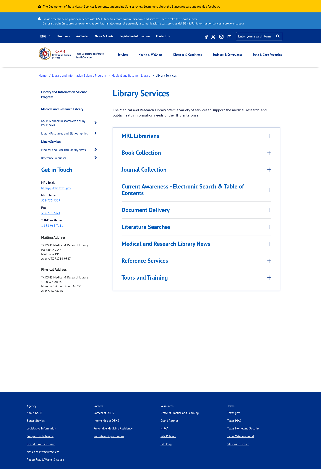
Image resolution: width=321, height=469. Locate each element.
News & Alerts (104, 36)
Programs (63, 36)
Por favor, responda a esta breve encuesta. (217, 23)
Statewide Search (238, 444)
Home (43, 75)
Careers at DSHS (104, 413)
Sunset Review (36, 420)
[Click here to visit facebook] (205, 37)
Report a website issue (41, 444)
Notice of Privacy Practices (43, 452)
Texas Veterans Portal (240, 436)
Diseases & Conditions (187, 54)
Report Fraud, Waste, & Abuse (45, 459)
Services (123, 54)
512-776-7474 (50, 213)
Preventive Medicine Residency (113, 428)
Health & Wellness (151, 54)
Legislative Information (135, 36)
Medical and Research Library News (63, 150)
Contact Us (163, 36)
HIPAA (164, 428)
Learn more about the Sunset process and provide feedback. (182, 6)
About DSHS (34, 413)
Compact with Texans (40, 436)
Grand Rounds (169, 420)
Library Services (51, 141)
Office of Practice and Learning (179, 413)
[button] (96, 123)
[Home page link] (71, 53)
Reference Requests (53, 158)
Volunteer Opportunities (109, 436)
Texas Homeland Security (243, 428)
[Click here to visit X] (213, 37)
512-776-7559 (50, 200)
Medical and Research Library (130, 75)
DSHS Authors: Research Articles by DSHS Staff (63, 123)
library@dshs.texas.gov (56, 188)
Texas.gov (233, 413)
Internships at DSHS (106, 420)
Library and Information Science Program (79, 75)
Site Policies (168, 436)
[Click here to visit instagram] (221, 37)
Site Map (166, 444)
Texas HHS (234, 420)
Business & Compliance (227, 54)
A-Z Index (82, 36)
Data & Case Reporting (267, 54)
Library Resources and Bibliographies (64, 133)
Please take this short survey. (179, 19)
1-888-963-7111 (52, 225)
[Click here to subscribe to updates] (229, 37)
